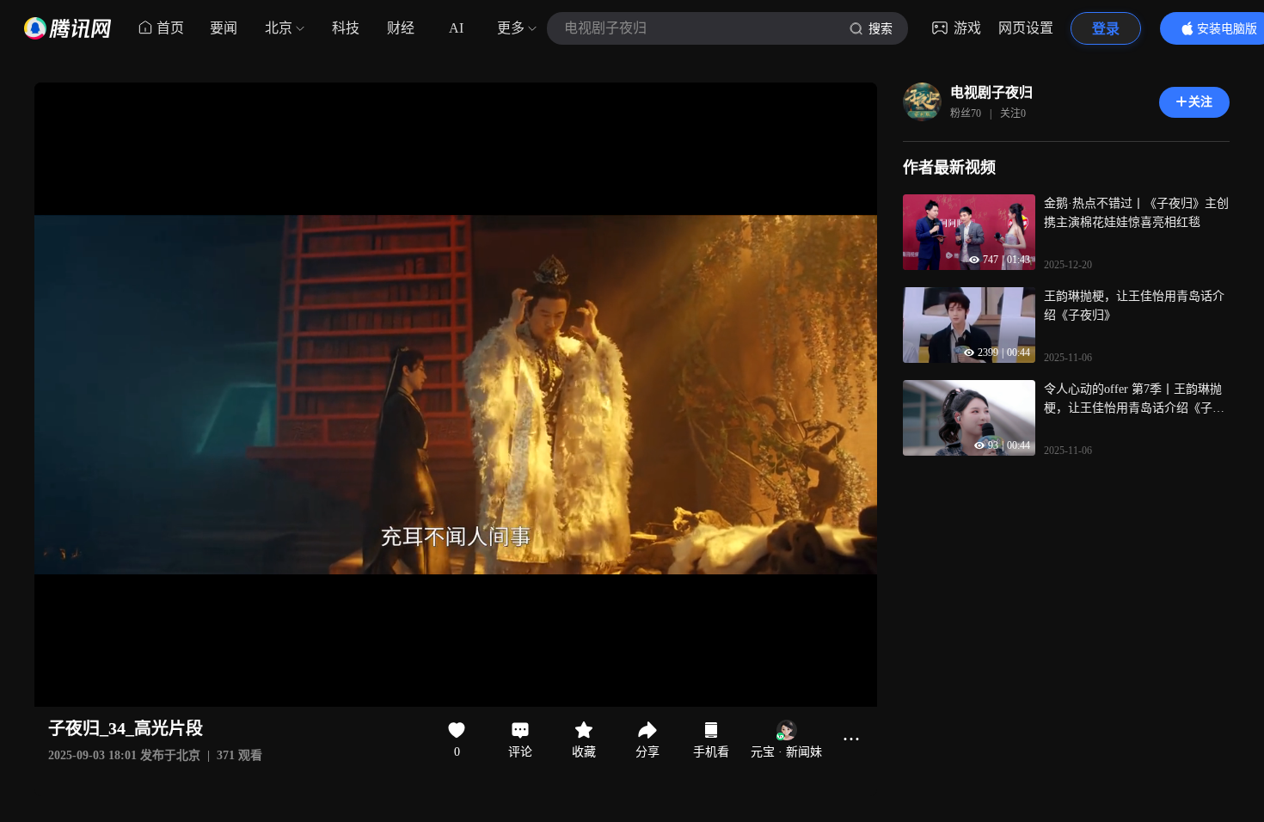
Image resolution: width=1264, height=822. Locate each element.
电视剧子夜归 (991, 92)
